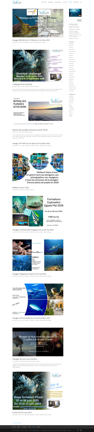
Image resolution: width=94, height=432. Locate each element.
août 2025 (71, 53)
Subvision (40, 42)
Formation (58, 2)
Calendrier (26, 42)
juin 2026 (71, 45)
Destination (31, 42)
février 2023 (71, 69)
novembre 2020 (72, 89)
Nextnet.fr (36, 430)
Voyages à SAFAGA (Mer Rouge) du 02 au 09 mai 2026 (33, 230)
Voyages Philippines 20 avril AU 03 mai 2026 (29, 274)
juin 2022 (71, 75)
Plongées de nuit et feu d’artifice (24, 359)
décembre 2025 (72, 51)
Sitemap (69, 430)
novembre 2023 (72, 61)
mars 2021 (71, 83)
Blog (70, 2)
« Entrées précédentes (17, 423)
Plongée (35, 42)
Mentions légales (62, 430)
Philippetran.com (47, 430)
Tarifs (65, 2)
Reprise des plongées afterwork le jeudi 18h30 (30, 130)
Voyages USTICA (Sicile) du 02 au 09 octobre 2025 (31, 318)
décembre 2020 (72, 87)
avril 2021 (71, 81)
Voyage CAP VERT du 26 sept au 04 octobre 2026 (31, 143)
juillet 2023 (71, 65)
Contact (76, 2)
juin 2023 (71, 67)
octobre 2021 (72, 77)
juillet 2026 (71, 43)
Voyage (43, 42)
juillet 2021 (71, 79)
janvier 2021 (71, 85)
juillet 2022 (71, 73)
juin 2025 (71, 55)
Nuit (31, 361)
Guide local (54, 430)
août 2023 (71, 63)
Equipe (50, 2)
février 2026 (71, 49)
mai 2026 (71, 47)
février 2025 (71, 59)
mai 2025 (71, 57)
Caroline (15, 42)
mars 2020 (71, 91)
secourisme (71, 109)
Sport (70, 111)
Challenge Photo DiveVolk (22, 84)
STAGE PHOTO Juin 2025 (22, 412)
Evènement (31, 86)
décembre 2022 (72, 71)
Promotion (71, 107)
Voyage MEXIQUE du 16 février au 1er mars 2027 (31, 40)
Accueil (44, 2)
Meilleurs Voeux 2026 (20, 187)
